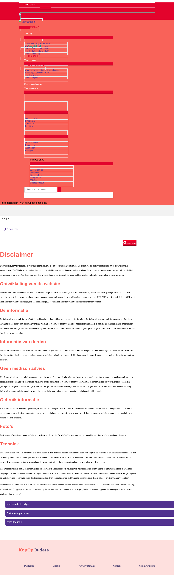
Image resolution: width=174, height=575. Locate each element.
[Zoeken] (59, 189)
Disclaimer (29, 566)
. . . (1, 229)
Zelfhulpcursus (14, 522)
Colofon (56, 566)
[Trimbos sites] (30, 7)
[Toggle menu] (45, 8)
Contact (116, 566)
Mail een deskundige (18, 504)
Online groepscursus (18, 513)
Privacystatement (86, 566)
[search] (40, 189)
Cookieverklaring (147, 566)
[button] (26, 195)
